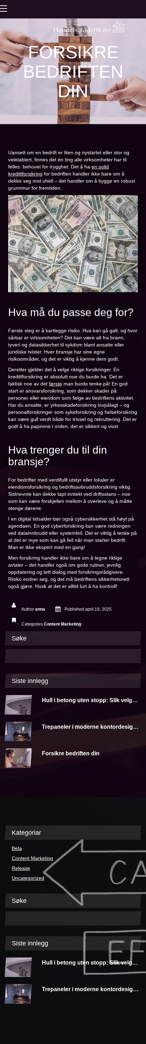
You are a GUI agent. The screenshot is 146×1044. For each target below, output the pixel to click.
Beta (17, 848)
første (55, 384)
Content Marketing (62, 624)
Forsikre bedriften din (71, 753)
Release (21, 868)
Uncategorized (28, 878)
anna (40, 609)
